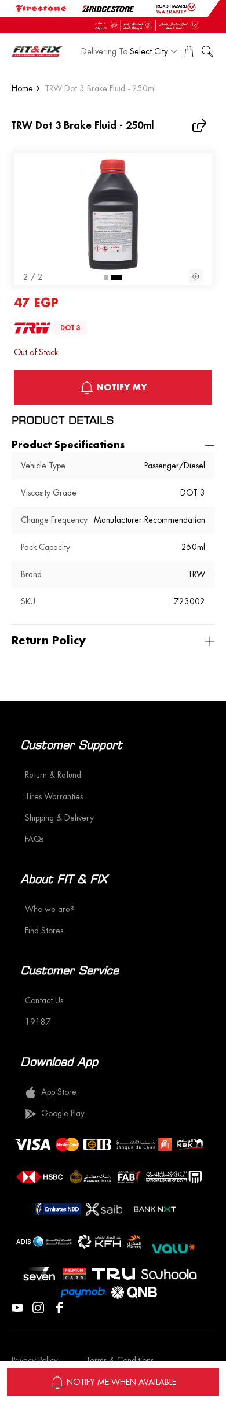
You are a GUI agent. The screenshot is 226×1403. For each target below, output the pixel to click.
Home (22, 88)
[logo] (37, 51)
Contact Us (44, 1000)
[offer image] (113, 16)
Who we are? (49, 909)
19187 (38, 1022)
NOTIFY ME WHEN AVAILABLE (121, 1382)
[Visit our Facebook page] (59, 1306)
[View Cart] (189, 51)
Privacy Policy (35, 1360)
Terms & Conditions (120, 1360)
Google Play (63, 1113)
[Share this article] (200, 125)
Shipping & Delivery (59, 818)
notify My (121, 387)
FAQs (34, 839)
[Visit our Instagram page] (38, 1306)
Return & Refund (53, 775)
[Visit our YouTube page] (17, 1306)
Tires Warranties (54, 796)
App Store (58, 1092)
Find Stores (44, 930)
